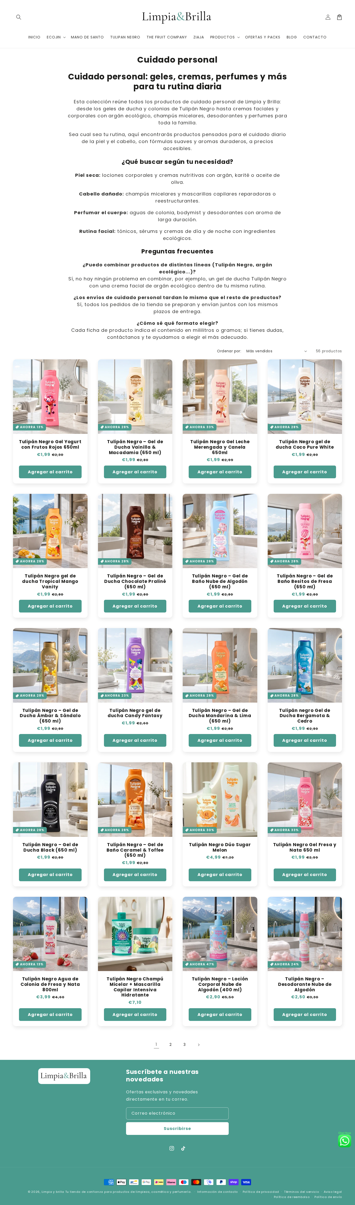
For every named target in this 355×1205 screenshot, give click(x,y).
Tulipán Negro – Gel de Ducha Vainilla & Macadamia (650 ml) (135, 447)
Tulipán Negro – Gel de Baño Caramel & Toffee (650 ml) (135, 850)
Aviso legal (333, 1192)
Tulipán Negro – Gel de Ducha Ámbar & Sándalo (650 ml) (50, 716)
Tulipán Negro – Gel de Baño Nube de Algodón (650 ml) (220, 581)
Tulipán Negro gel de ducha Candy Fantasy (135, 713)
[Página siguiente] (198, 1045)
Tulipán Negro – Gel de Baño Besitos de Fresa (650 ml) (305, 581)
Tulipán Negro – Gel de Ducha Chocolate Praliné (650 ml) (135, 581)
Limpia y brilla (53, 1192)
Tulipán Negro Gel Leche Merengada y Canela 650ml (220, 447)
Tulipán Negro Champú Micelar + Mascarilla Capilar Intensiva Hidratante (135, 987)
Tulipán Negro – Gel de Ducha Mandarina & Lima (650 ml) (220, 716)
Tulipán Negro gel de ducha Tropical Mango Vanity (50, 581)
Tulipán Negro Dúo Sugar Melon (220, 847)
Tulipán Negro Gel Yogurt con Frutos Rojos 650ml (50, 444)
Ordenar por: (229, 351)
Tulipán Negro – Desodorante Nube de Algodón (305, 984)
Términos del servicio (301, 1192)
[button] (18, 17)
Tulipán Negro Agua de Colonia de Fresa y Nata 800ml (50, 984)
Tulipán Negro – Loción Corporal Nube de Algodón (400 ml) (220, 984)
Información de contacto (217, 1192)
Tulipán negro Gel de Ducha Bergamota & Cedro (304, 716)
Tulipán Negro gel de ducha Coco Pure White (305, 444)
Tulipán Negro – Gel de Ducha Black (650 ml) (50, 847)
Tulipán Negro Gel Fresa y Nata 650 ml (305, 847)
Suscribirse (177, 1129)
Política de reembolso (292, 1197)
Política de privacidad (261, 1192)
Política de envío (328, 1197)
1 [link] (156, 1044)
